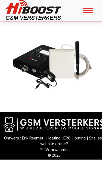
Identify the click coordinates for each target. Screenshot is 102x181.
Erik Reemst (32, 138)
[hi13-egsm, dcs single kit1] (51, 65)
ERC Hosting (74, 138)
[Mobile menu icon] (88, 11)
